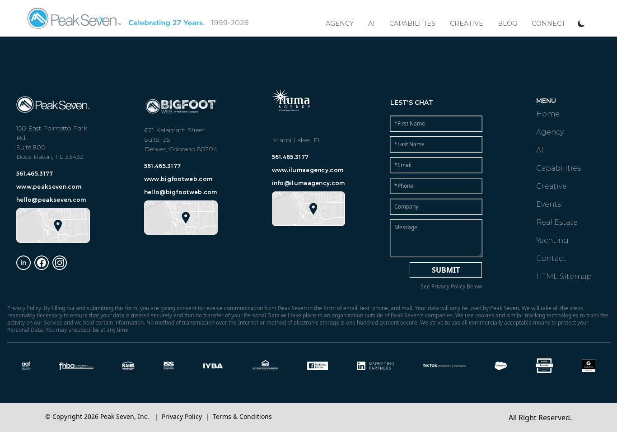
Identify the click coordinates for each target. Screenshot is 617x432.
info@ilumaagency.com (308, 183)
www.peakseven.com (48, 186)
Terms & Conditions (242, 416)
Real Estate (557, 222)
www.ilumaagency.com (308, 170)
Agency (340, 23)
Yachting (552, 240)
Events (548, 204)
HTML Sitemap (564, 276)
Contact (551, 258)
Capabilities (412, 23)
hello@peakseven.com (51, 199)
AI (371, 23)
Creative (466, 23)
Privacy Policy (182, 416)
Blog (507, 23)
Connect (548, 23)
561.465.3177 (34, 173)
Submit (446, 270)
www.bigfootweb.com (178, 179)
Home (548, 114)
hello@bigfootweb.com (180, 192)
